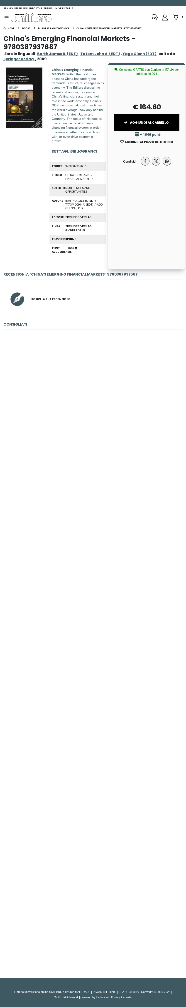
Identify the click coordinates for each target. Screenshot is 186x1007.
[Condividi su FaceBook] (145, 161)
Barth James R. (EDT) (57, 53)
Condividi (129, 161)
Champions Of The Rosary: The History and (93, 607)
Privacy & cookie (121, 997)
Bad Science (93, 924)
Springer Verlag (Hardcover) (78, 228)
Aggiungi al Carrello (149, 122)
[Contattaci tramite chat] (155, 17)
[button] (177, 17)
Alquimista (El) (93, 395)
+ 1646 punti (150, 134)
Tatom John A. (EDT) (100, 53)
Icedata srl (102, 997)
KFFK (68, 239)
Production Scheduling (93, 713)
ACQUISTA (95, 428)
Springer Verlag (78, 217)
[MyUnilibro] (165, 17)
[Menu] (6, 17)
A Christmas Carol (93, 818)
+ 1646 (70, 248)
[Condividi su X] (156, 161)
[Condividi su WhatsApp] (167, 161)
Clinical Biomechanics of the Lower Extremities (93, 501)
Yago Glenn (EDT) (139, 53)
